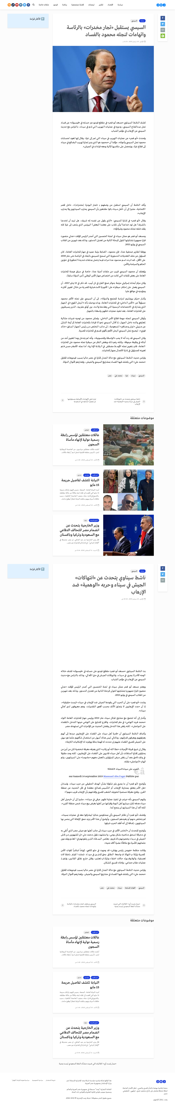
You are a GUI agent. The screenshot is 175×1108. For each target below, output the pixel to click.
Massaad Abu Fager (114, 776)
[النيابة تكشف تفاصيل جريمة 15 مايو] (128, 490)
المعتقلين (87, 430)
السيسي (134, 21)
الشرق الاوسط (94, 520)
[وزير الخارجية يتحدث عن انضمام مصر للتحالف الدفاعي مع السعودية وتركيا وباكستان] (128, 535)
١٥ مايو (79, 475)
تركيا (85, 520)
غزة (127, 376)
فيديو (55, 4)
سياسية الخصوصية (37, 1080)
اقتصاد (110, 4)
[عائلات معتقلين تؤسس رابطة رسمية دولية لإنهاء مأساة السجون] (128, 444)
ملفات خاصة (44, 4)
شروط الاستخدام (50, 1080)
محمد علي (118, 376)
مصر (109, 376)
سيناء (133, 376)
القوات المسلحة (130, 888)
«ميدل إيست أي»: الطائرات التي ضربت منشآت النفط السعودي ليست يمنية (87, 1063)
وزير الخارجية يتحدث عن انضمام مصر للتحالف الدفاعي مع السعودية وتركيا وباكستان (79, 530)
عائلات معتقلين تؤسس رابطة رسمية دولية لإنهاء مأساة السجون (80, 440)
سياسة (120, 4)
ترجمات (91, 4)
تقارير (101, 4)
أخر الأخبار (95, 430)
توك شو (87, 475)
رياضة (64, 4)
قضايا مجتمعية (77, 4)
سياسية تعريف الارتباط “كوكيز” (20, 1080)
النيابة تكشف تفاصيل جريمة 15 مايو (80, 482)
